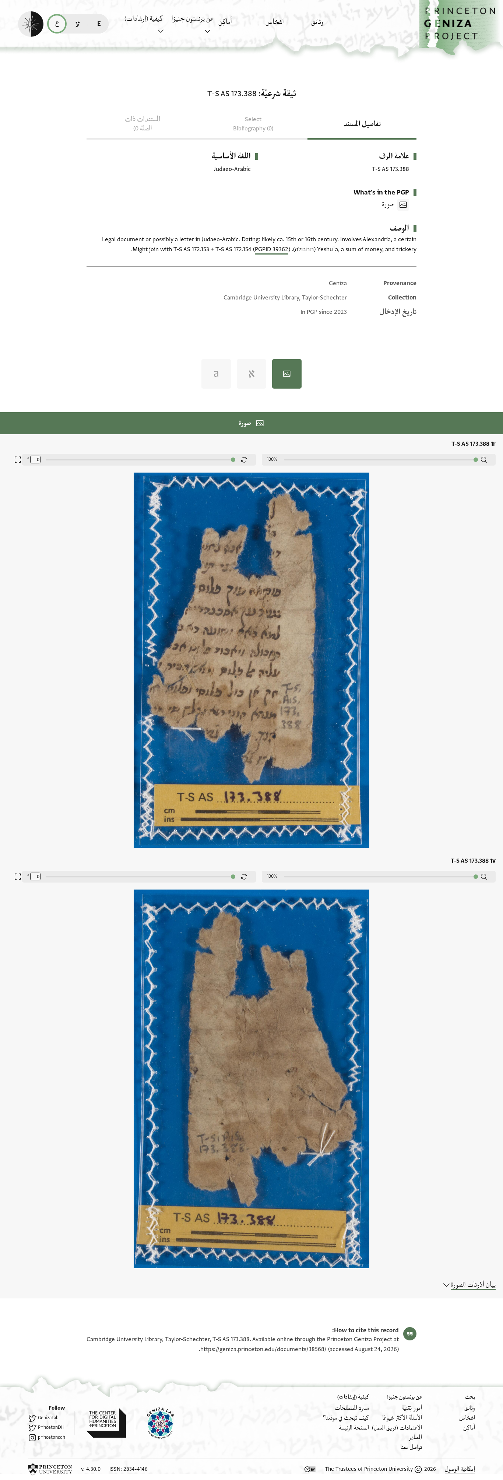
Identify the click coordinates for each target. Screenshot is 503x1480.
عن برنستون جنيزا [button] (192, 18)
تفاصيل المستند (362, 124)
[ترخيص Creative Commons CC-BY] (310, 1469)
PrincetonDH (51, 1427)
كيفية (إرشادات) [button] (143, 18)
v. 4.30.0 (91, 1469)
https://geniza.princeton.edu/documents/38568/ (263, 1349)
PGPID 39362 (271, 249)
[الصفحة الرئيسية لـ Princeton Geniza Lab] (154, 1422)
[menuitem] (332, 26)
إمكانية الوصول (460, 1469)
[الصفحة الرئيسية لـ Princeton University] (50, 1469)
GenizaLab (48, 1418)
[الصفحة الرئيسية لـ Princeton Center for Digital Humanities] (100, 1422)
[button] (461, 28)
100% (272, 459)
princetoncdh (51, 1437)
